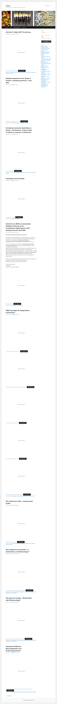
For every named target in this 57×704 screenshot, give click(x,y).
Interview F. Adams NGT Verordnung (18, 32)
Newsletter (43, 61)
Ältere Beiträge (8, 695)
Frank (17, 34)
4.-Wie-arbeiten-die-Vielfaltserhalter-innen (12, 458)
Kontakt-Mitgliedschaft (17, 27)
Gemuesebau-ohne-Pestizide (10, 217)
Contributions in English (15, 122)
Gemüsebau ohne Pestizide (15, 178)
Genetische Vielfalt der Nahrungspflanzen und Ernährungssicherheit (13, 648)
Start (7, 27)
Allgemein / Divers (44, 46)
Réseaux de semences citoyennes (24, 172)
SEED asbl (24, 27)
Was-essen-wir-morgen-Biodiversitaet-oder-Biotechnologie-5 (15, 638)
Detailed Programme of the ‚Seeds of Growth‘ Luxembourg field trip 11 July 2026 (19, 80)
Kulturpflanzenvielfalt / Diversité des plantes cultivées (27, 591)
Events (10, 27)
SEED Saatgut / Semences (45, 78)
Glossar (42, 54)
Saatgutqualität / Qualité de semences (25, 543)
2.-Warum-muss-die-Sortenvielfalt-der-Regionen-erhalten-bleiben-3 (16, 387)
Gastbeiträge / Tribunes (15, 72)
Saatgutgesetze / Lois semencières (24, 72)
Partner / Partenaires (44, 62)
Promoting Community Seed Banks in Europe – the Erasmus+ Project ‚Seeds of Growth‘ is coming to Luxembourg (19, 130)
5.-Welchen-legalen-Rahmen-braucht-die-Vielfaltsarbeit (14, 494)
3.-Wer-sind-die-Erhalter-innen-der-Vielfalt (12, 422)
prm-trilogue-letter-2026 (9, 303)
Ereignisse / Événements (45, 52)
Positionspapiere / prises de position (17, 496)
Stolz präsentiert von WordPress (28, 700)
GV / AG (42, 55)
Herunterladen (21, 70)
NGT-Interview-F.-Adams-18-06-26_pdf (11, 70)
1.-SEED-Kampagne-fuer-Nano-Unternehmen (13, 351)
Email (42, 36)
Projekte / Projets (44, 65)
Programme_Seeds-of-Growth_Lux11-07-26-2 (13, 121)
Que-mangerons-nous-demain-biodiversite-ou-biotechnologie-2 (15, 590)
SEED (8, 6)
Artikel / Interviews (44, 47)
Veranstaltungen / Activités (23, 122)
